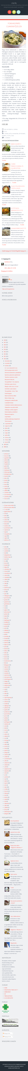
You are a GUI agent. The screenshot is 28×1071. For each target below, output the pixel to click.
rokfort (6, 734)
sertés (5, 746)
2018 (5, 340)
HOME (5, 988)
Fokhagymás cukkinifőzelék (11, 400)
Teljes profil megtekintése (8, 289)
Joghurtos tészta (14, 861)
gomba (5, 599)
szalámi (6, 756)
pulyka (5, 720)
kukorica (6, 642)
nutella (5, 703)
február (7, 439)
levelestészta (7, 661)
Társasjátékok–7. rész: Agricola (12, 382)
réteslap (6, 740)
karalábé (6, 622)
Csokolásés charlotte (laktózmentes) (13, 405)
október (7, 365)
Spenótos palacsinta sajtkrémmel (12, 375)
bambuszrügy (7, 557)
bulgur (5, 567)
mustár (6, 687)
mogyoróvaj (7, 685)
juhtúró (6, 614)
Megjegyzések (7, 1036)
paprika (6, 709)
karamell (6, 624)
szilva (5, 760)
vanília (5, 799)
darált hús (6, 587)
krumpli (4, 135)
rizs (5, 732)
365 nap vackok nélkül (9, 507)
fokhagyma (15, 133)
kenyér (5, 480)
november (7, 363)
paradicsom (7, 711)
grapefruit (6, 602)
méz (5, 695)
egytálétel (6, 458)
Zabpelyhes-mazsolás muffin (11, 407)
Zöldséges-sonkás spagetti (11, 409)
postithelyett (7, 528)
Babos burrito (16, 144)
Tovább (4, 160)
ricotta (5, 730)
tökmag (6, 793)
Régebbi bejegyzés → (22, 251)
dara (5, 585)
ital (5, 608)
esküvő (6, 519)
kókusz (6, 650)
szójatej (6, 764)
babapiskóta (7, 555)
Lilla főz (14, 3)
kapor (5, 618)
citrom (5, 571)
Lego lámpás (8, 416)
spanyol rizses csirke (15, 832)
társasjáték (6, 534)
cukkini (6, 133)
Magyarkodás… (14, 943)
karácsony (6, 521)
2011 (5, 356)
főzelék (6, 464)
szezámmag (7, 758)
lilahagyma (6, 665)
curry (5, 581)
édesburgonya (7, 811)
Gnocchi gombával (14, 821)
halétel (5, 468)
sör (5, 775)
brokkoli (6, 565)
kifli (5, 634)
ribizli (5, 728)
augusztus (7, 426)
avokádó (6, 551)
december (7, 361)
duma (5, 517)
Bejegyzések (7, 1033)
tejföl (9, 135)
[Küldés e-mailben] (2, 124)
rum (5, 738)
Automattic (11, 1066)
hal (5, 606)
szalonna (6, 754)
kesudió (6, 632)
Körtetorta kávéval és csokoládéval (13, 372)
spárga (5, 752)
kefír (5, 628)
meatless (6, 525)
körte (5, 654)
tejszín (5, 783)
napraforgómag (7, 697)
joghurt (6, 610)
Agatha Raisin (7, 511)
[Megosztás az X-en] (5, 124)
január (6, 442)
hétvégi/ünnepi (7, 474)
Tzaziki (12, 887)
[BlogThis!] (4, 124)
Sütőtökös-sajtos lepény (10, 389)
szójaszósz (6, 762)
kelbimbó (6, 630)
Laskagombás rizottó (18, 228)
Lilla (5, 131)
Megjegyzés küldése (6, 271)
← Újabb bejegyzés (5, 251)
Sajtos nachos (13, 874)
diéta (10, 133)
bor (5, 561)
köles (5, 652)
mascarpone (7, 677)
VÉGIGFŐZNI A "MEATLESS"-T (11, 990)
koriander (6, 636)
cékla (5, 583)
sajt (5, 742)
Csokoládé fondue (9, 402)
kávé (5, 646)
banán (5, 559)
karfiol (5, 626)
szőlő (5, 766)
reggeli (5, 488)
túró (5, 795)
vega (12, 135)
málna (5, 693)
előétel (6, 460)
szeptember (8, 423)
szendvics (6, 492)
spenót (6, 750)
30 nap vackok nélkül (9, 505)
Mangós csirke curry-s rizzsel (11, 386)
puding (5, 718)
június (6, 430)
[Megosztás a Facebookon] (7, 124)
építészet (6, 540)
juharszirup (6, 612)
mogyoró (6, 683)
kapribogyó (6, 620)
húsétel (6, 476)
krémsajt (6, 640)
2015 (5, 347)
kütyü (5, 523)
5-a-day (6, 509)
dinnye (5, 589)
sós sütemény (7, 494)
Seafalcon (7, 262)
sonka (5, 748)
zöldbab (6, 807)
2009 (5, 444)
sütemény (6, 496)
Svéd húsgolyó (8, 393)
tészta (5, 498)
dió (5, 591)
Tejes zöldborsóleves (15, 916)
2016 (5, 344)
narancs (6, 699)
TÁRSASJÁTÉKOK (8, 996)
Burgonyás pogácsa (9, 414)
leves (5, 484)
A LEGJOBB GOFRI (8, 998)
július (6, 428)
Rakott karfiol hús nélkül (10, 395)
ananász (6, 549)
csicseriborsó (7, 573)
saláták (6, 490)
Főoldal (13, 251)
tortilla (5, 789)
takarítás (6, 530)
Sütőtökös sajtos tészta (10, 384)
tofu (5, 785)
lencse (5, 659)
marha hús (6, 675)
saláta (5, 744)
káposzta (6, 644)
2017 (5, 342)
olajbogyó (6, 705)
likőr (5, 663)
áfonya (5, 809)
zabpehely (6, 803)
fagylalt (6, 462)
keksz (5, 478)
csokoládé (6, 577)
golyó (5, 466)
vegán (5, 538)
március (7, 437)
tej (5, 779)
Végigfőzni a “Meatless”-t (16, 929)
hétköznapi (22, 133)
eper (5, 593)
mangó (5, 671)
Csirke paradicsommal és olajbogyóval (17, 166)
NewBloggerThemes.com (14, 1068)
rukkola (6, 736)
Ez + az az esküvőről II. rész (11, 368)
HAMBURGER (7, 992)
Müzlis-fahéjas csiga (9, 398)
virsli (5, 801)
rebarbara (6, 724)
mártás (5, 486)
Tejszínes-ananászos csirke (11, 377)
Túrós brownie (8, 421)
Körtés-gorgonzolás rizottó (11, 370)
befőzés (6, 454)
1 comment (7, 137)
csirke (5, 575)
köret (5, 482)
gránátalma (6, 604)
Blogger (24, 1064)
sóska (5, 773)
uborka (5, 797)
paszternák (6, 714)
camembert (7, 569)
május (6, 433)
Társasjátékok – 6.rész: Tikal (11, 391)
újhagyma (6, 813)
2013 (5, 351)
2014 (5, 349)
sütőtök (6, 777)
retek (5, 726)
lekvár (5, 657)
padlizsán (6, 707)
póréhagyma (7, 722)
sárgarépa (6, 771)
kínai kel (6, 648)
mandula (6, 669)
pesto (5, 716)
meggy (5, 681)
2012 (5, 354)
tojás (5, 787)
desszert (6, 456)
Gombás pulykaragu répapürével (12, 419)
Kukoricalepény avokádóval (11, 412)
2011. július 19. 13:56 (10, 268)
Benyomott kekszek (9, 379)
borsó (5, 563)
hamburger (6, 470)
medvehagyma (7, 679)
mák (5, 691)
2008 (5, 447)
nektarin (6, 701)
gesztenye (6, 597)
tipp (5, 532)
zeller (5, 805)
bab (5, 553)
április (6, 435)
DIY (5, 513)
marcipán (6, 673)
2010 (5, 358)
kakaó (5, 616)
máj (5, 689)
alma (5, 547)
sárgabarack (7, 769)
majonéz (6, 667)
